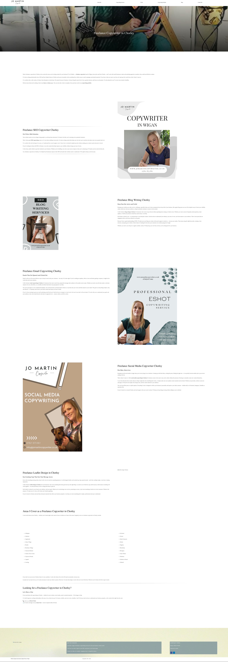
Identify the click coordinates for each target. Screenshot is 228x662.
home (45, 83)
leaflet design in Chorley (35, 484)
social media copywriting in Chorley (139, 377)
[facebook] (171, 653)
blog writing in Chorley (130, 211)
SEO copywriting (35, 140)
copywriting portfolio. (87, 83)
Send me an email (174, 648)
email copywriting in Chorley (36, 283)
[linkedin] (174, 653)
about (49, 83)
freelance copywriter (80, 74)
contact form (39, 602)
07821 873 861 (32, 601)
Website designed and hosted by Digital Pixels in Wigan (20, 658)
